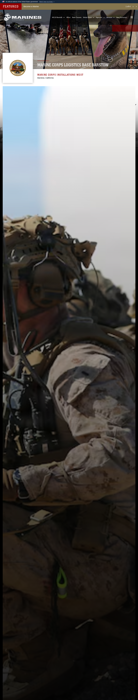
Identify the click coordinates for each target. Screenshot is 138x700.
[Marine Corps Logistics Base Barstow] (23, 17)
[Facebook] (114, 28)
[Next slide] (136, 6)
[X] (119, 28)
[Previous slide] (133, 6)
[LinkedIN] (135, 28)
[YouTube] (125, 28)
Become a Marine (31, 6)
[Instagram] (130, 28)
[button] (47, 2)
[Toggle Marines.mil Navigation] (131, 17)
